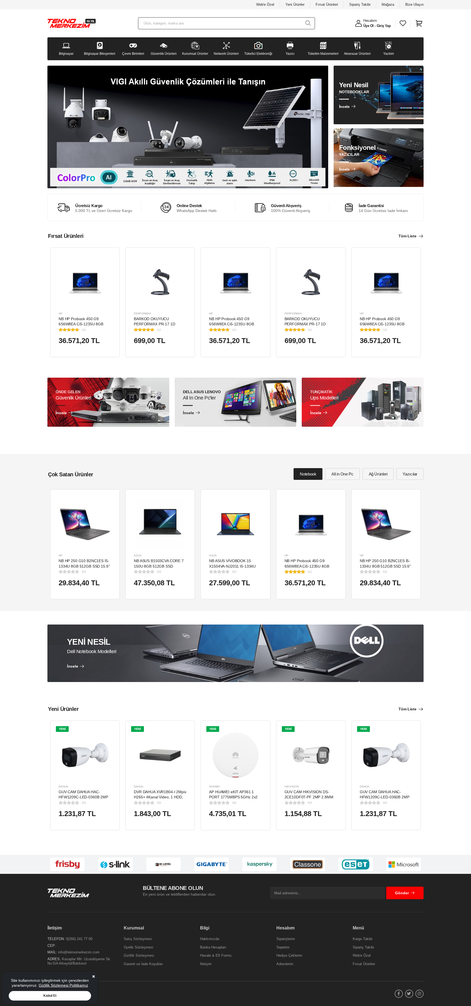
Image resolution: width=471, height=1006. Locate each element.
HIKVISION (292, 786)
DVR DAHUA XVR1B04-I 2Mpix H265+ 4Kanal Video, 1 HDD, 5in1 (160, 797)
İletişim (206, 964)
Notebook (308, 474)
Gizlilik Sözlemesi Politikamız (63, 985)
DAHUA (63, 786)
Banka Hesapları (213, 947)
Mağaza (388, 4)
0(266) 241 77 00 (79, 939)
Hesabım (370, 20)
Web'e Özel (265, 4)
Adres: (54, 959)
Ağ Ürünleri (378, 474)
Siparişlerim (285, 939)
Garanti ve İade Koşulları (143, 964)
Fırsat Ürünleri (327, 4)
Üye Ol (368, 26)
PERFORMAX (142, 313)
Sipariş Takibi (359, 4)
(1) (84, 330)
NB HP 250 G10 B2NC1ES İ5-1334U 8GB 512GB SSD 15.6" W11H (84, 566)
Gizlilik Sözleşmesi (139, 955)
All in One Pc (342, 474)
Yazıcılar (410, 474)
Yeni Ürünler (294, 4)
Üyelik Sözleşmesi (138, 947)
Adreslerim (284, 964)
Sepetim (282, 947)
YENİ (62, 729)
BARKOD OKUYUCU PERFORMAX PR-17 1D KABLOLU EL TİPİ (154, 324)
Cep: (51, 946)
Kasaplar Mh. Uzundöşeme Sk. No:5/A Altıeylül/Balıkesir (79, 961)
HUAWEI (214, 786)
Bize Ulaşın (414, 4)
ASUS (137, 555)
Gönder (402, 893)
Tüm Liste (407, 236)
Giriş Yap (384, 26)
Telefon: (56, 939)
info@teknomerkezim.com (78, 952)
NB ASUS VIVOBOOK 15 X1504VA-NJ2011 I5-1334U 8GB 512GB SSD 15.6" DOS (233, 566)
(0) (84, 572)
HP (60, 313)
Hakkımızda (209, 939)
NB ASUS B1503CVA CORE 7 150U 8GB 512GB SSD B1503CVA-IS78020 (159, 566)
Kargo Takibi (362, 939)
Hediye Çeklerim (289, 955)
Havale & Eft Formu (215, 955)
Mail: (52, 952)
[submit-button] (308, 23)
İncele (344, 106)
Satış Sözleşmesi (138, 939)
